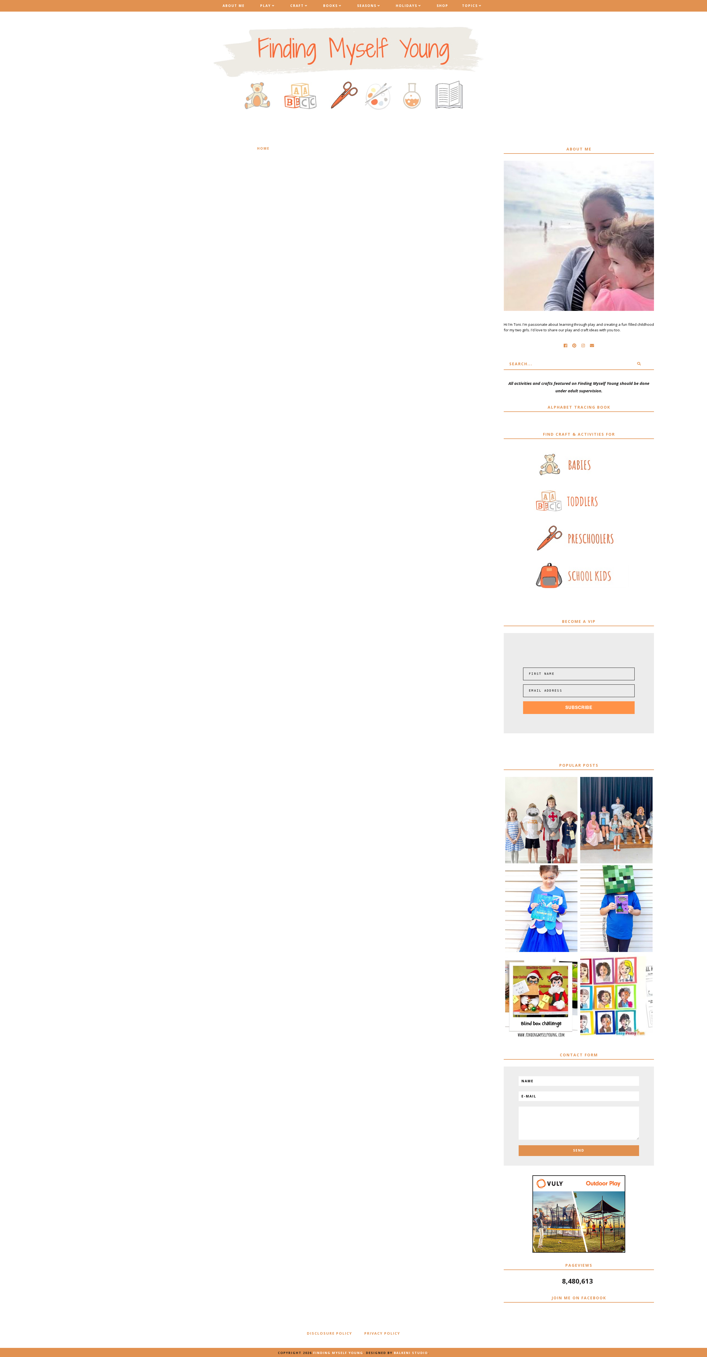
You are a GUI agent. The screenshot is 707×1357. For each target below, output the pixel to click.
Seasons (366, 5)
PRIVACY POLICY (382, 1333)
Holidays (406, 5)
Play (265, 5)
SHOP (442, 5)
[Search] (639, 363)
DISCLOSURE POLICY (329, 1333)
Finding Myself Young (338, 1353)
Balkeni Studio (411, 1353)
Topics (470, 5)
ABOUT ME (234, 5)
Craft (297, 5)
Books (330, 5)
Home (263, 148)
